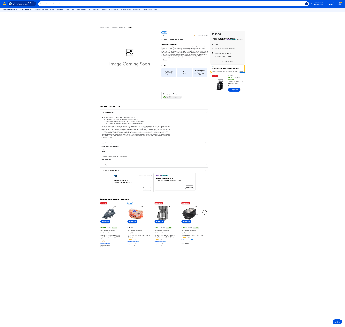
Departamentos (10, 10)
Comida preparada (81, 9)
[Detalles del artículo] (206, 112)
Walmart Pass (136, 9)
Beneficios (25, 10)
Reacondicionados (126, 9)
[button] (317, 3)
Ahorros (52, 9)
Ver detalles (240, 39)
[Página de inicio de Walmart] (4, 3)
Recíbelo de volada (93, 9)
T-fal (162, 35)
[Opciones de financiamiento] (206, 169)
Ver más (165, 60)
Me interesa (147, 189)
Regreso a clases (69, 9)
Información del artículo (110, 106)
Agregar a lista (229, 61)
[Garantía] (206, 165)
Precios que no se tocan (41, 9)
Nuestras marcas (113, 9)
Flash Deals (60, 9)
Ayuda (155, 9)
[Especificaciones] (206, 142)
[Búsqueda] (306, 3)
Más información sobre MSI (145, 175)
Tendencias (104, 9)
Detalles (229, 56)
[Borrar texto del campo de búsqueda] (302, 3)
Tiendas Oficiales (147, 9)
